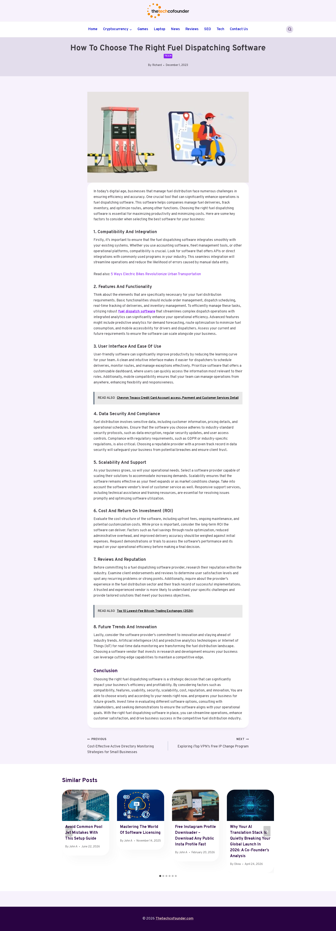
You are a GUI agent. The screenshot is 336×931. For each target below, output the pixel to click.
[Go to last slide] (69, 831)
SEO (207, 29)
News (175, 29)
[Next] (266, 831)
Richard (157, 65)
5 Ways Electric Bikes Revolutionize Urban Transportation (156, 274)
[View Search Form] (289, 29)
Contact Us (239, 29)
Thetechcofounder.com (174, 918)
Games (142, 29)
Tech (220, 29)
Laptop (159, 29)
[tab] (160, 876)
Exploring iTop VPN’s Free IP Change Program (213, 743)
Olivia (237, 864)
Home (92, 29)
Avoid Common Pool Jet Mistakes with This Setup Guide (83, 832)
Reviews (192, 29)
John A (73, 847)
